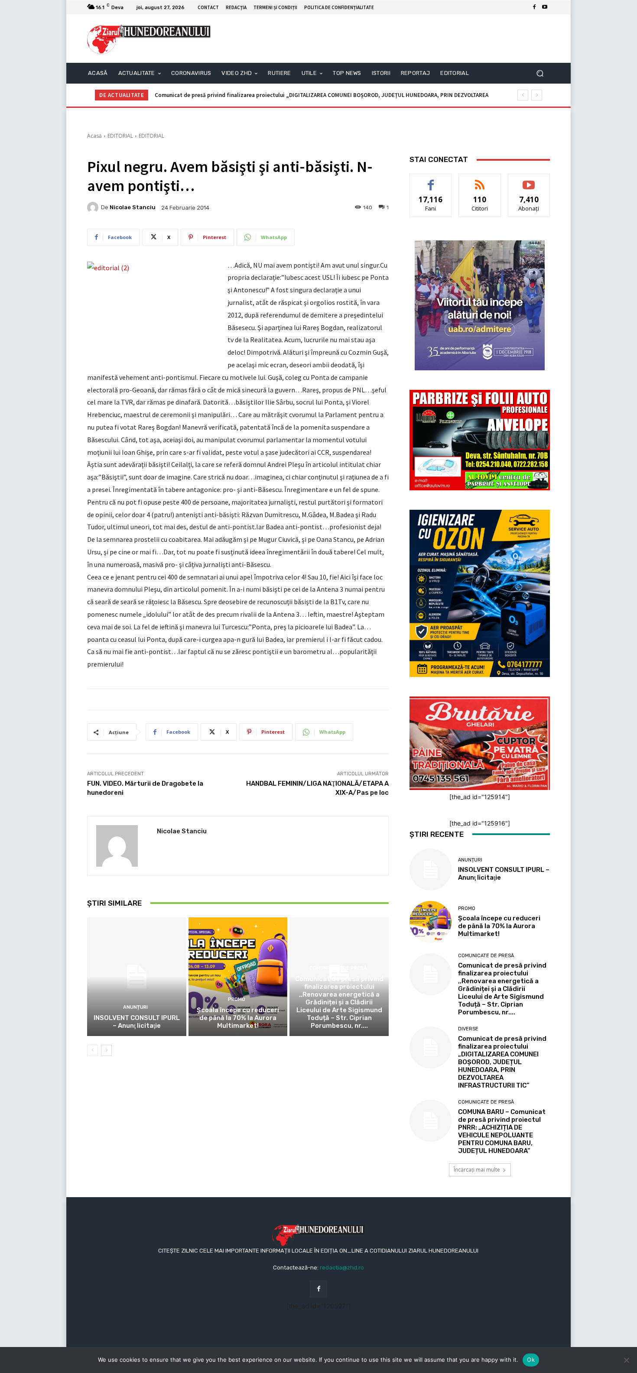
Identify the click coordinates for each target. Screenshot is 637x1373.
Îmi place (431, 180)
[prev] (522, 95)
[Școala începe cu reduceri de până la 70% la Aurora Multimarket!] (238, 976)
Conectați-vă (480, 180)
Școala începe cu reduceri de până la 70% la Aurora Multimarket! (238, 1018)
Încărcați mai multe (477, 1169)
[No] (626, 1360)
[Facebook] (534, 7)
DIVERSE (468, 1029)
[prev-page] (92, 1050)
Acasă (94, 135)
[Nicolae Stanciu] (94, 207)
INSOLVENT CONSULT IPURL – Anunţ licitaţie (137, 1022)
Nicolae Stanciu (133, 207)
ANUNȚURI (135, 1007)
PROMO (236, 999)
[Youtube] (545, 7)
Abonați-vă (529, 180)
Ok (531, 1359)
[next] (536, 95)
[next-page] (106, 1050)
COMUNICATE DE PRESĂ (338, 968)
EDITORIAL (120, 135)
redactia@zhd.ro (342, 1267)
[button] (540, 73)
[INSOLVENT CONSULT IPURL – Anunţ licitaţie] (136, 976)
